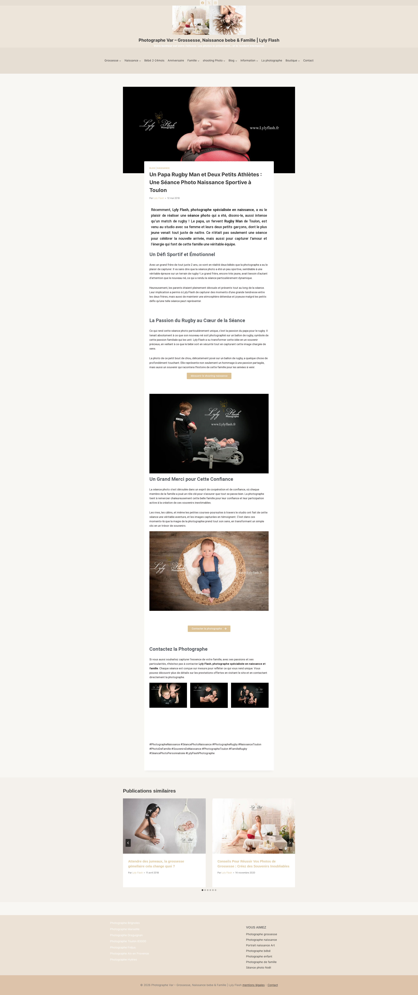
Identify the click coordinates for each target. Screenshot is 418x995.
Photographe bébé (258, 951)
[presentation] (164, 826)
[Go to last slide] (128, 843)
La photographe (271, 60)
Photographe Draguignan (126, 935)
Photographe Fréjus (123, 947)
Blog (152, 168)
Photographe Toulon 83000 (128, 941)
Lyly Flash (158, 198)
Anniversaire (176, 60)
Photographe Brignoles (125, 923)
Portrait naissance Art (260, 945)
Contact (308, 60)
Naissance (163, 168)
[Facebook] (202, 3)
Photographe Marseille (124, 929)
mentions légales (253, 985)
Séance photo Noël (258, 967)
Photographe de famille (261, 962)
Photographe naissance (261, 939)
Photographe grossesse (261, 934)
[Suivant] (289, 843)
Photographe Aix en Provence (129, 953)
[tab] (202, 890)
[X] (209, 3)
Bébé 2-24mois (154, 60)
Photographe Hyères (123, 959)
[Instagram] (215, 3)
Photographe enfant (259, 956)
